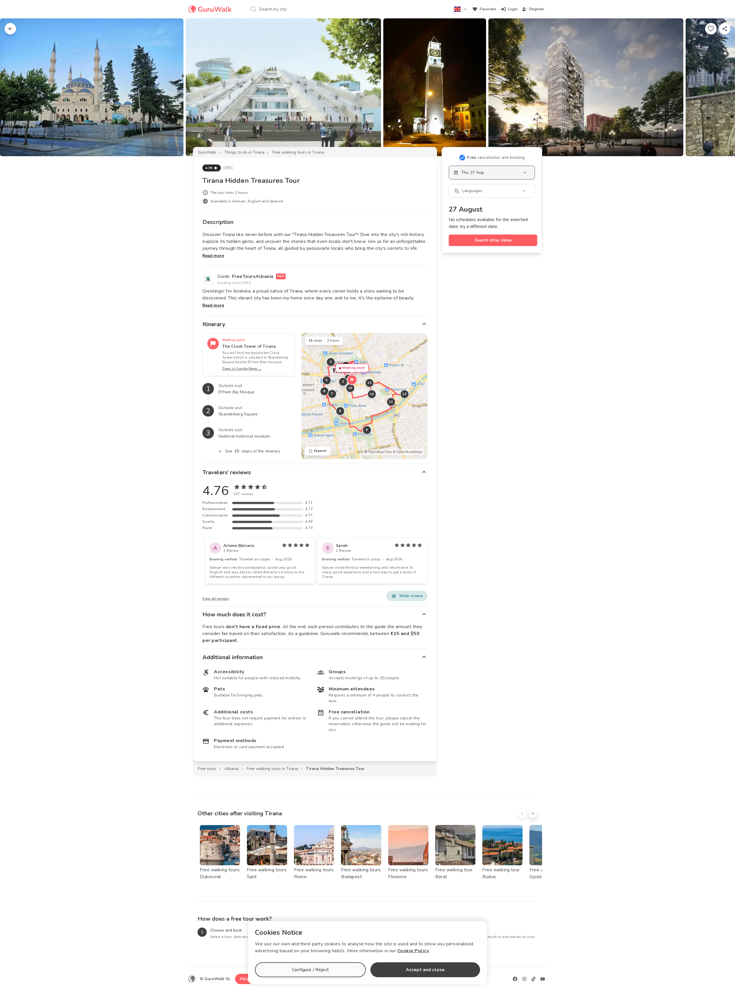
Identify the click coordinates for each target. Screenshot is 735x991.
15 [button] (350, 388)
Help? (246, 979)
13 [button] (369, 383)
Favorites (488, 9)
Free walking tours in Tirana (298, 152)
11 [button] (391, 402)
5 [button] (327, 380)
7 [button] (332, 394)
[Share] (724, 28)
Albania (232, 768)
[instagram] (524, 979)
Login (513, 9)
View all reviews (215, 599)
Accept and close (425, 970)
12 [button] (404, 394)
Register (536, 9)
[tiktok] (533, 979)
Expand (320, 451)
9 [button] (367, 430)
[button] (352, 380)
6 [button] (324, 391)
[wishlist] (711, 28)
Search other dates (493, 240)
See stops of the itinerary (252, 451)
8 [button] (340, 411)
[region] (364, 396)
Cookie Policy (413, 951)
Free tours (207, 768)
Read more (213, 255)
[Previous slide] (13, 87)
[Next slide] (721, 87)
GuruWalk (207, 152)
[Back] (10, 28)
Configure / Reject (310, 970)
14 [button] (372, 394)
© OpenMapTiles (378, 452)
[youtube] (543, 979)
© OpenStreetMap (407, 452)
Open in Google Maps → (242, 369)
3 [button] (331, 362)
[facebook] (515, 979)
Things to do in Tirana (244, 152)
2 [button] (343, 382)
